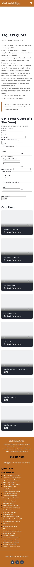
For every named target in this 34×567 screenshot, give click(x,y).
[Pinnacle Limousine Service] (11, 3)
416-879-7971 (17, 457)
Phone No (5, 137)
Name (3, 133)
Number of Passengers (9, 139)
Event (3, 144)
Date (4, 151)
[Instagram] (22, 562)
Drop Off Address (7, 169)
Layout (3, 130)
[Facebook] (12, 562)
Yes (10, 175)
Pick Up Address (7, 156)
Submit (4, 199)
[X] (17, 562)
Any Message (5, 196)
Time (21, 153)
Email (3, 135)
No (9, 178)
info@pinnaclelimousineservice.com (17, 463)
